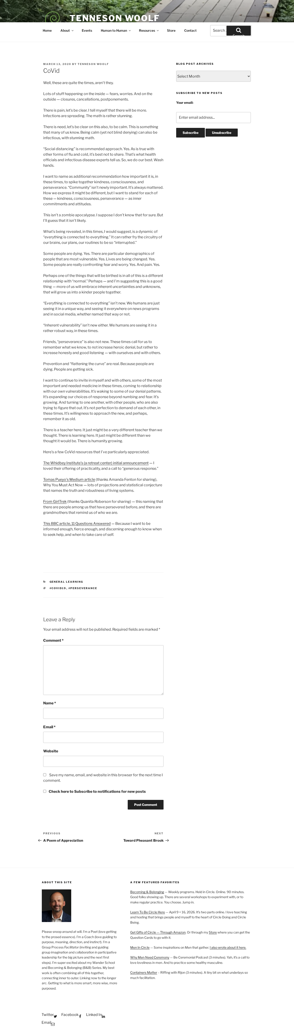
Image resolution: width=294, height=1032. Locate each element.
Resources (147, 30)
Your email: (184, 102)
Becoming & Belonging (147, 892)
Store (171, 30)
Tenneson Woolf (115, 18)
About (65, 30)
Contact (190, 30)
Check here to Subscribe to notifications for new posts (97, 791)
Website (50, 751)
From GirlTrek (55, 501)
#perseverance (82, 588)
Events (87, 30)
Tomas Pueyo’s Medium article (69, 479)
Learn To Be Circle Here (147, 912)
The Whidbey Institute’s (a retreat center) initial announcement (96, 463)
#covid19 (58, 588)
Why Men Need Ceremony (149, 957)
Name (49, 703)
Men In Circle (140, 947)
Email (49, 727)
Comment (53, 640)
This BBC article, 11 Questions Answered (77, 523)
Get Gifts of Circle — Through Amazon (158, 932)
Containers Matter (143, 972)
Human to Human (114, 30)
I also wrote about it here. (228, 947)
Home (47, 30)
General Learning (66, 581)
